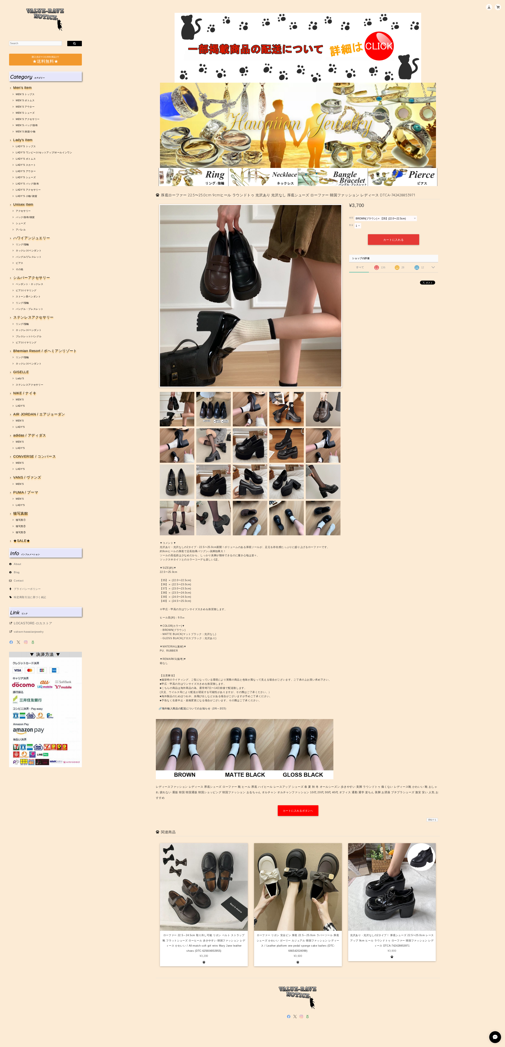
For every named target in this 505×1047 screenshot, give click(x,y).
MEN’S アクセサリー (28, 119)
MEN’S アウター (25, 106)
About (17, 564)
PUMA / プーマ (25, 492)
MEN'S (20, 399)
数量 (351, 225)
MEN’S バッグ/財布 (27, 125)
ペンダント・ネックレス (29, 284)
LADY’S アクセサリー (28, 189)
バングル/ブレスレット (28, 257)
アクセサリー (23, 211)
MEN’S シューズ (25, 112)
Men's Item (22, 88)
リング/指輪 (22, 244)
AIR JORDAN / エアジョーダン (39, 414)
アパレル (21, 229)
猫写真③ (21, 532)
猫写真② (21, 526)
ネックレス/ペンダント (28, 250)
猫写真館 (20, 513)
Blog (17, 572)
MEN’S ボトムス (25, 100)
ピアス (19, 263)
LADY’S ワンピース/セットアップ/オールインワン (44, 152)
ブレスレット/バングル (28, 336)
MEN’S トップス (25, 94)
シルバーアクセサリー (31, 278)
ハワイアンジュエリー (31, 238)
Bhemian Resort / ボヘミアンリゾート (45, 351)
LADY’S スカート (26, 165)
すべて (360, 267)
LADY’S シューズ (26, 177)
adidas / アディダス (29, 435)
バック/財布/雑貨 (25, 217)
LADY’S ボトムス (26, 158)
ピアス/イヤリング (26, 290)
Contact (19, 580)
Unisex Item (23, 204)
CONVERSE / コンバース (34, 456)
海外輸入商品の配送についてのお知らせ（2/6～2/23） (195, 708)
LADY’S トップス (26, 146)
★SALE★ (21, 541)
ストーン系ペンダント (28, 296)
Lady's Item (23, 140)
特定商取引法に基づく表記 (30, 597)
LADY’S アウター (26, 171)
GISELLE (21, 372)
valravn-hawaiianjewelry (29, 631)
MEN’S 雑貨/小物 (25, 131)
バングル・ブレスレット (29, 309)
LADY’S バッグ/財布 (27, 183)
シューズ (21, 223)
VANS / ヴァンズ (27, 477)
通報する (432, 820)
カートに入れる (393, 239)
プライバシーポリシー (27, 588)
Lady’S (20, 378)
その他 (19, 269)
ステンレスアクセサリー (33, 317)
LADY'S (20, 406)
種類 (351, 218)
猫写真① (21, 520)
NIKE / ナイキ (24, 393)
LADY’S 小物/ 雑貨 (26, 196)
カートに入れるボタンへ (298, 810)
